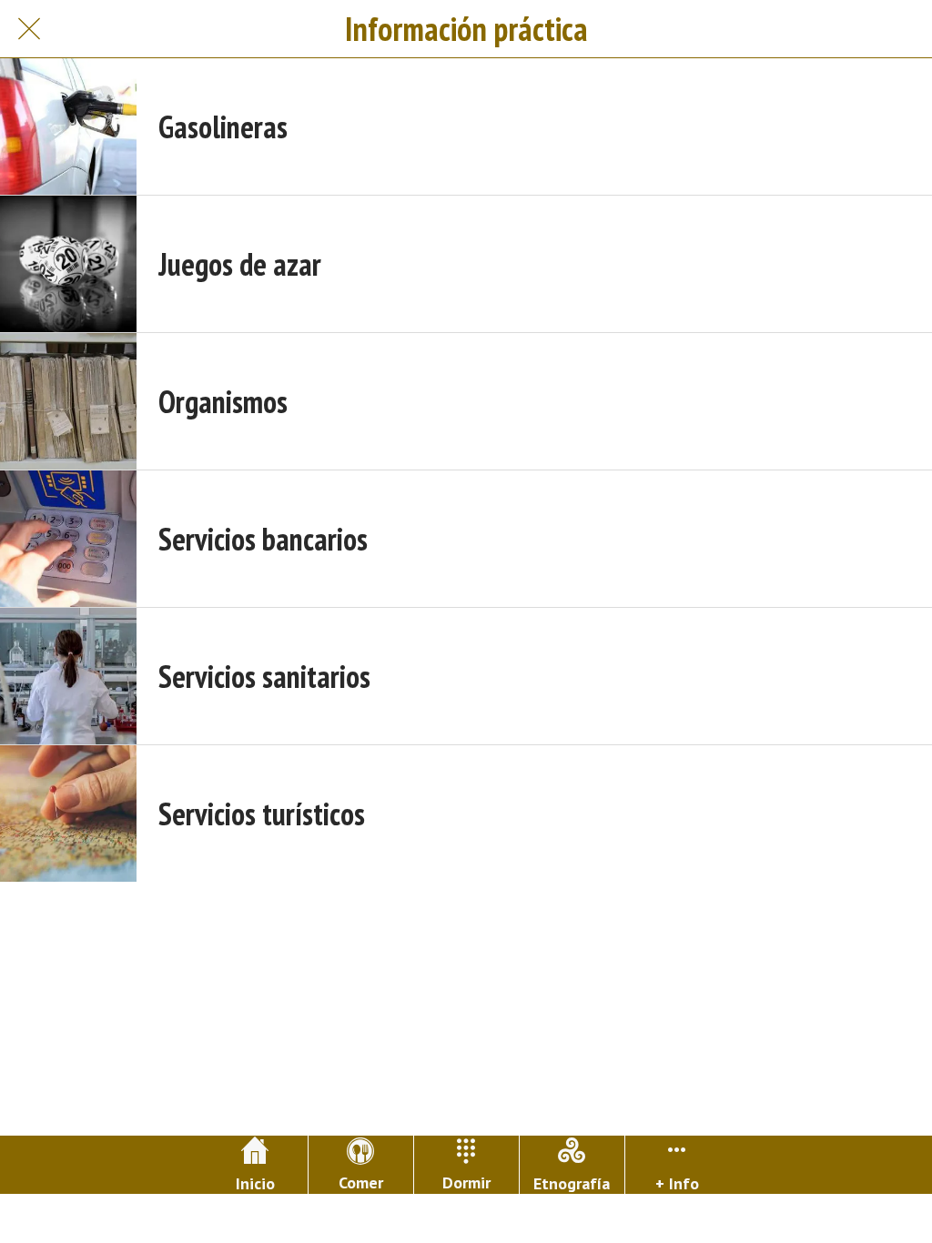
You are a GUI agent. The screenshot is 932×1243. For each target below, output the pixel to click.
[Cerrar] (29, 29)
